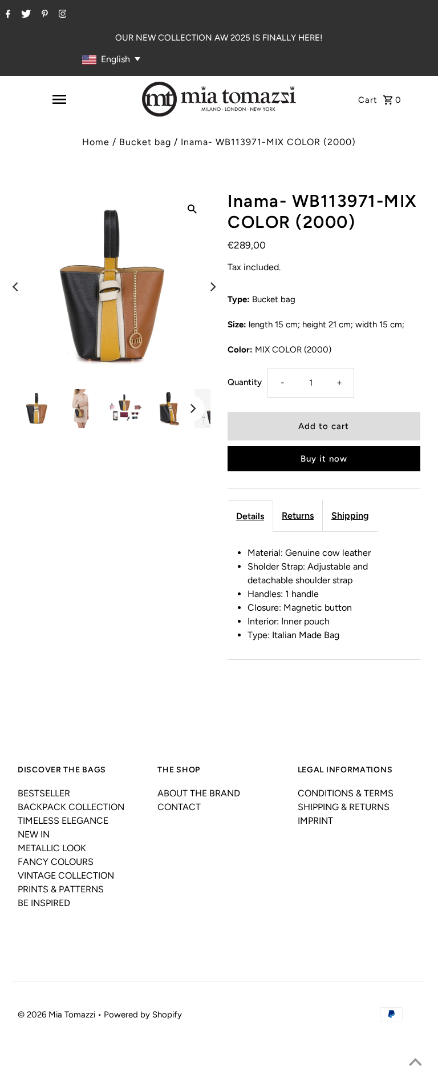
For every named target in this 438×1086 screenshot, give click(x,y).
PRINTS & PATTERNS (61, 889)
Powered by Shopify (143, 1014)
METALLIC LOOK (52, 848)
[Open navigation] (59, 99)
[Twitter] (24, 14)
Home (96, 142)
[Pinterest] (43, 14)
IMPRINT (315, 820)
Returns (298, 515)
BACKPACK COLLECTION (71, 807)
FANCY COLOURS (56, 861)
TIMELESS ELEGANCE (63, 820)
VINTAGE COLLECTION (66, 875)
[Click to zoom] (192, 208)
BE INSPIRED (44, 902)
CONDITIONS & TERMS (346, 793)
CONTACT (179, 807)
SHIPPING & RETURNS (344, 807)
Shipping (350, 515)
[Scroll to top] (415, 1063)
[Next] (212, 286)
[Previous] (16, 286)
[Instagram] (61, 14)
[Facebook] (6, 14)
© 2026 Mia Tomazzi (58, 1014)
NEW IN (34, 834)
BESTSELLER (44, 793)
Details (250, 516)
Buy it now (324, 459)
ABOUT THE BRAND (198, 793)
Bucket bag (145, 142)
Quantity (245, 382)
